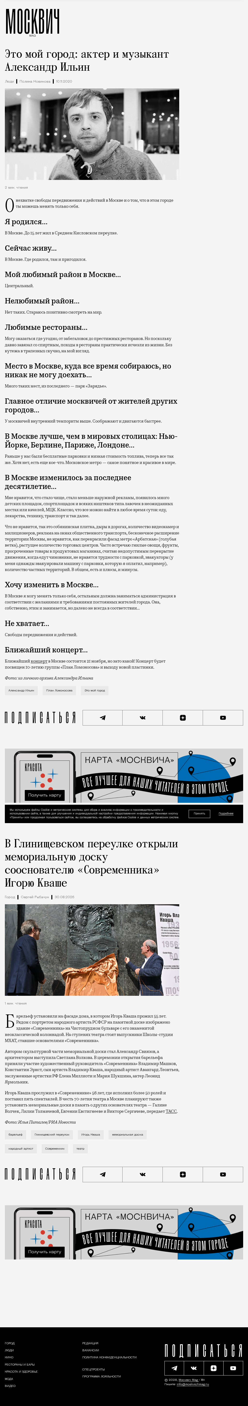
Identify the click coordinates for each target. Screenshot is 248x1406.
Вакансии (90, 1350)
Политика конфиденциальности (109, 1357)
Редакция (90, 1343)
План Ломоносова (59, 690)
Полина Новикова (35, 82)
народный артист (20, 1148)
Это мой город (95, 690)
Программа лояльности (101, 1376)
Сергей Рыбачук (35, 897)
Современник (54, 1148)
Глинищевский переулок (52, 1134)
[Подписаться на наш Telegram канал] (103, 718)
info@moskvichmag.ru (193, 1384)
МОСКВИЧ (32, 21)
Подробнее (226, 813)
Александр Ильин (21, 690)
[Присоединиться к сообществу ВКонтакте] (143, 718)
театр (80, 1148)
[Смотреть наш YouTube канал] (223, 718)
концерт (39, 661)
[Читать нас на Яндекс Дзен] (183, 718)
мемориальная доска (127, 1134)
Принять (199, 813)
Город (10, 897)
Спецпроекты (93, 1369)
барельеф (15, 1134)
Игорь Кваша (90, 1134)
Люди (9, 82)
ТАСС (171, 1111)
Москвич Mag (189, 1380)
